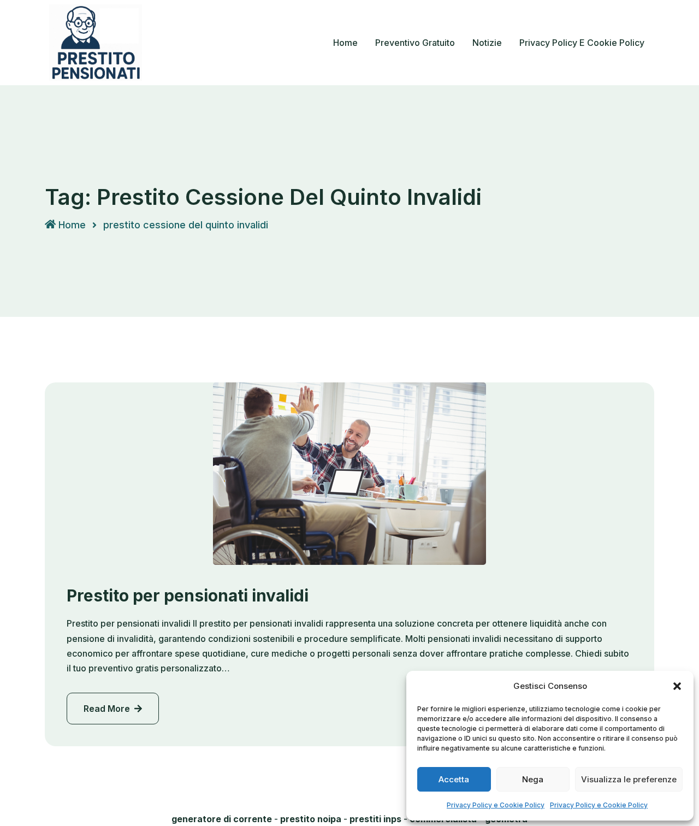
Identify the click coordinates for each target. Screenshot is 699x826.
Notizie (487, 42)
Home (345, 42)
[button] (677, 686)
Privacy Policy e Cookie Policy (495, 805)
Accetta (454, 779)
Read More (108, 708)
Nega (532, 779)
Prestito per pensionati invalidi (188, 595)
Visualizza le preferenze (629, 779)
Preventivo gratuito (415, 42)
